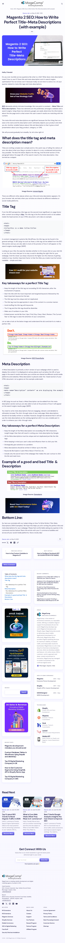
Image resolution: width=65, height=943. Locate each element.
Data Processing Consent (51, 920)
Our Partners (30, 920)
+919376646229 (6, 891)
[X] (6, 903)
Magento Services (7, 917)
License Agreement (49, 910)
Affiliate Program (31, 929)
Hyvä (44, 723)
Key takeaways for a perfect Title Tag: (16, 586)
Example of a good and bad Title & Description (16, 596)
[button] (3, 4)
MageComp (40, 599)
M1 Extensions (6, 910)
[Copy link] (17, 542)
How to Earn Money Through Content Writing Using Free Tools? (48, 594)
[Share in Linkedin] (14, 542)
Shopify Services (7, 920)
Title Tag (7, 580)
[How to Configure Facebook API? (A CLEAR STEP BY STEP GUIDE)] (48, 553)
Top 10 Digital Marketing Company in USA (14, 778)
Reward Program (31, 923)
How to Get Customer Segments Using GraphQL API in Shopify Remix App (15, 770)
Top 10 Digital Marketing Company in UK (14, 762)
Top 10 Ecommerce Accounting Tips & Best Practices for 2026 (48, 588)
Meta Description (10, 589)
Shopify (45, 708)
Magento (45, 716)
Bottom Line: (9, 599)
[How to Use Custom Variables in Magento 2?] (16, 553)
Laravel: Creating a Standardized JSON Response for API (48, 599)
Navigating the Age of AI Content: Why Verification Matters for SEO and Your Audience (48, 582)
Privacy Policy (47, 913)
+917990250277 (6, 900)
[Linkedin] (13, 903)
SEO (15, 9)
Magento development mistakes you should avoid (15, 747)
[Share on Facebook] (11, 542)
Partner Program (31, 926)
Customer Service (48, 923)
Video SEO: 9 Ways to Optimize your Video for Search (48, 577)
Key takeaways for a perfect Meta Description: (16, 592)
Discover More (8, 833)
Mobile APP (46, 736)
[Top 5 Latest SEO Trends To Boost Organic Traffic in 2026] (11, 802)
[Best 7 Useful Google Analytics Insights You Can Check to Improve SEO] (53, 802)
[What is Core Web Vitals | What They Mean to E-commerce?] (32, 802)
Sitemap (46, 926)
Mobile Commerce (7, 923)
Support (28, 917)
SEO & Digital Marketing (9, 926)
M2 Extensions (6, 913)
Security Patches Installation (11, 932)
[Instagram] (10, 903)
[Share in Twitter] (7, 542)
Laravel (44, 731)
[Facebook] (3, 903)
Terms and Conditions (50, 917)
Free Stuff (5, 929)
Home (11, 9)
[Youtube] (16, 903)
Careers (28, 913)
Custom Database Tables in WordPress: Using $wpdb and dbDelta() (16, 754)
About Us (29, 910)
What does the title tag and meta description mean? (15, 577)
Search (7, 687)
